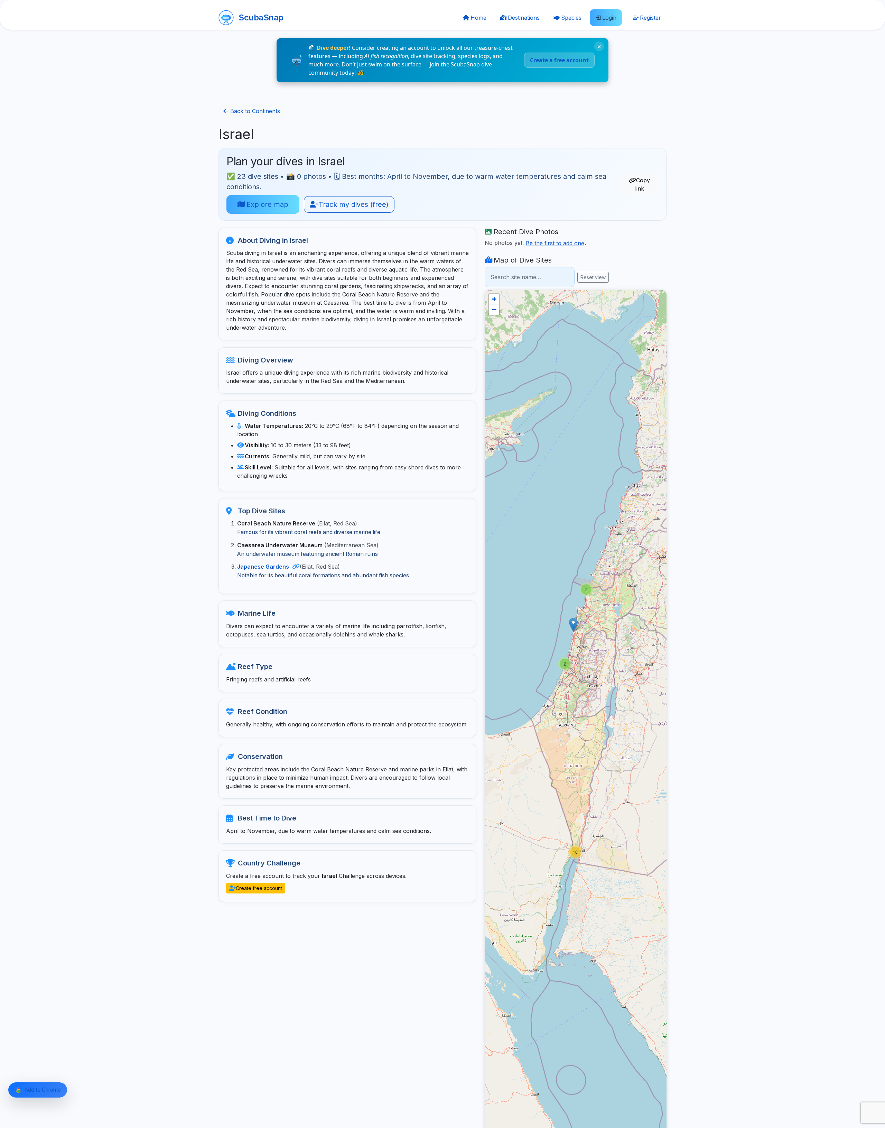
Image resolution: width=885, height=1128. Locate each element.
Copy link (642, 184)
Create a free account (559, 60)
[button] (586, 589)
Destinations (524, 17)
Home (478, 17)
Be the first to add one (555, 243)
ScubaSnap (261, 17)
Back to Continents (254, 111)
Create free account (258, 888)
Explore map (266, 204)
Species (571, 17)
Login (609, 17)
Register (650, 17)
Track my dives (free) (353, 204)
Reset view (593, 277)
